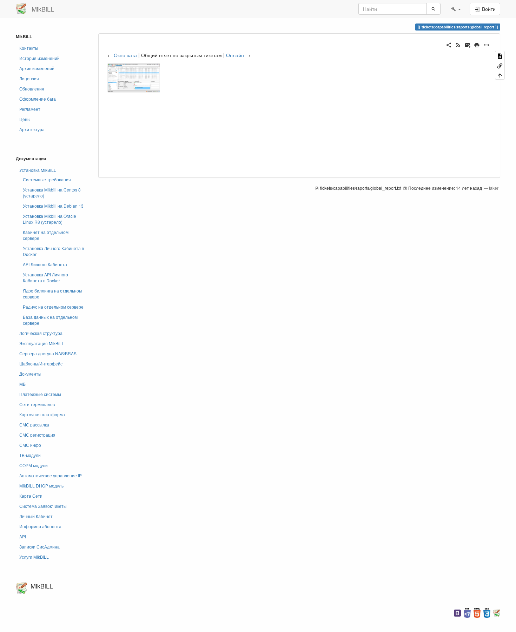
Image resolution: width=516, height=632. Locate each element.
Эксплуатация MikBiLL (41, 343)
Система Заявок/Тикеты (43, 506)
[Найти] (433, 9)
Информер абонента (40, 526)
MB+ (23, 384)
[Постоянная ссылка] (486, 44)
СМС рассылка (34, 425)
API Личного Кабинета (45, 264)
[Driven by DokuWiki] (496, 612)
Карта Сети (30, 496)
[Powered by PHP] (467, 612)
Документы (30, 374)
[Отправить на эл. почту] (468, 44)
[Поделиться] (449, 44)
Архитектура (32, 129)
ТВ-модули (30, 455)
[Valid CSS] (486, 612)
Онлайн (235, 55)
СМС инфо (30, 445)
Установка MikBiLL (37, 170)
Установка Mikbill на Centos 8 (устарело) (52, 193)
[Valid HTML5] (477, 612)
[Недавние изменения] (458, 44)
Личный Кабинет (36, 516)
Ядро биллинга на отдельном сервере (52, 294)
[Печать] (477, 44)
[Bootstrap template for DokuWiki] (457, 612)
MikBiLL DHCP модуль (41, 486)
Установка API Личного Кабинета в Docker (45, 277)
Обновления (31, 89)
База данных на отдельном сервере (50, 320)
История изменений (39, 58)
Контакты (28, 48)
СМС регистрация (37, 435)
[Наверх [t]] (499, 74)
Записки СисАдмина (39, 547)
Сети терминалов (37, 404)
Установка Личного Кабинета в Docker (53, 251)
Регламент (29, 109)
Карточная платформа (42, 414)
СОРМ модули (33, 465)
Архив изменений (36, 68)
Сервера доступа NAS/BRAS (48, 353)
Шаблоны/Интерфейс (40, 364)
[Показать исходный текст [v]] (499, 55)
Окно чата (125, 55)
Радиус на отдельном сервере (53, 307)
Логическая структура (40, 333)
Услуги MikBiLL (34, 557)
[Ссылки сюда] (499, 65)
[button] (456, 9)
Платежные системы (40, 394)
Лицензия (29, 78)
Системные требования (47, 179)
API (22, 536)
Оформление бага (37, 99)
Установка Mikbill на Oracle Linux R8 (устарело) (49, 219)
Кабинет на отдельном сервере (45, 235)
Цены (25, 119)
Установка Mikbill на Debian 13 (53, 206)
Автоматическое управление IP (50, 475)
